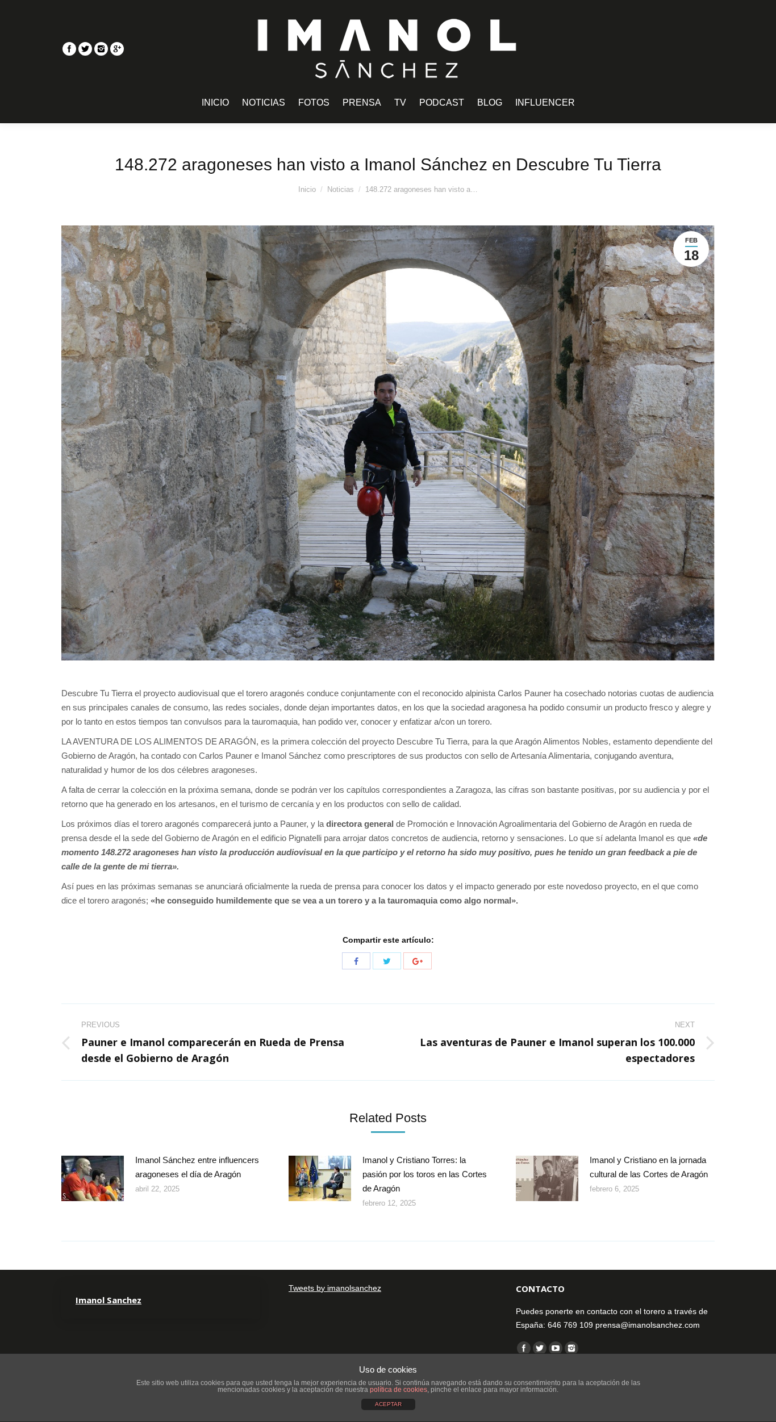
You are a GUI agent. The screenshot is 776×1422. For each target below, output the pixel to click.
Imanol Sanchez (108, 1300)
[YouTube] (555, 1348)
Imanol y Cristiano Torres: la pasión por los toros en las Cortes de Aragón (424, 1174)
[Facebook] (69, 49)
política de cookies (398, 1390)
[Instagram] (101, 49)
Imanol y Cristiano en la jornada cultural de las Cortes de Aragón (649, 1167)
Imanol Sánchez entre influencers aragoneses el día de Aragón (197, 1167)
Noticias (340, 189)
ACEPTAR (388, 1404)
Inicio (307, 189)
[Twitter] (85, 49)
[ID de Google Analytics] (117, 49)
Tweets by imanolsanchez (335, 1288)
